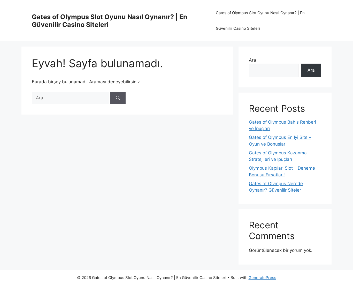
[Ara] (118, 98)
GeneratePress (262, 277)
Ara (252, 60)
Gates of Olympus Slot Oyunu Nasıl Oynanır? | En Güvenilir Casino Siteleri (260, 20)
